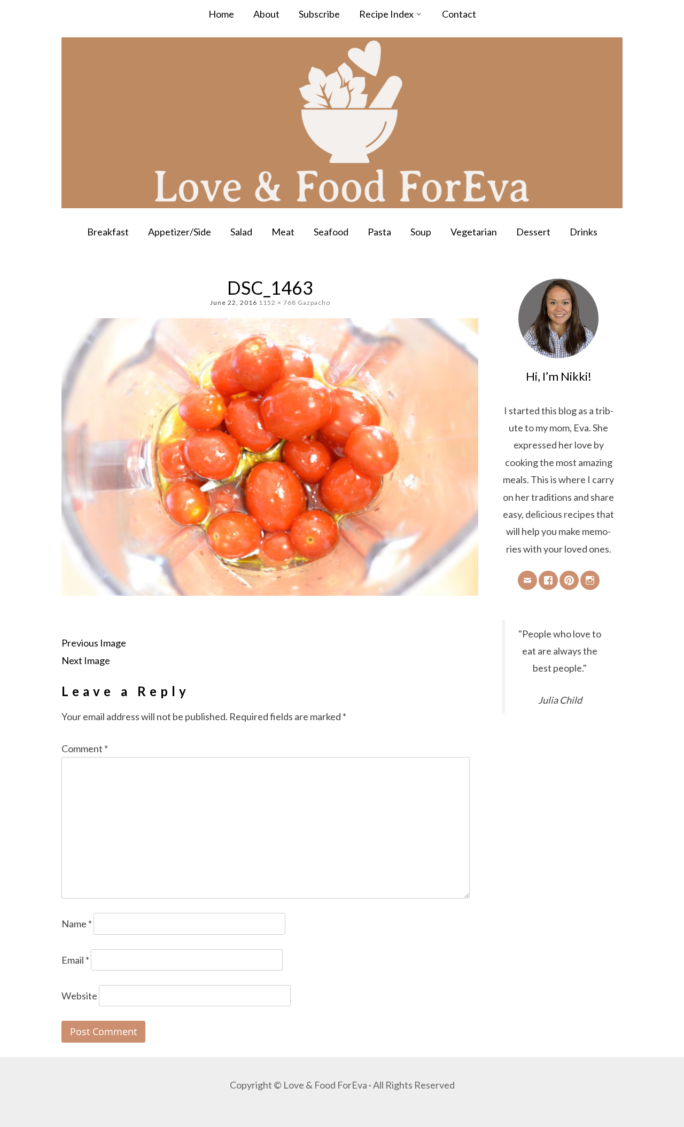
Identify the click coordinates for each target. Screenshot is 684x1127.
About (266, 14)
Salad (241, 232)
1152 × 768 (277, 302)
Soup (420, 232)
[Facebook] (548, 580)
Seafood (331, 232)
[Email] (527, 580)
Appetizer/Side (179, 232)
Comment (84, 748)
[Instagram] (590, 580)
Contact (459, 14)
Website (79, 996)
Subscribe (319, 14)
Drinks (583, 232)
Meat (282, 232)
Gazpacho (314, 302)
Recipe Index (386, 14)
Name (76, 923)
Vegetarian (473, 232)
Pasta (379, 232)
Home (221, 14)
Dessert (533, 232)
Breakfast (108, 232)
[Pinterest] (569, 580)
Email (75, 960)
